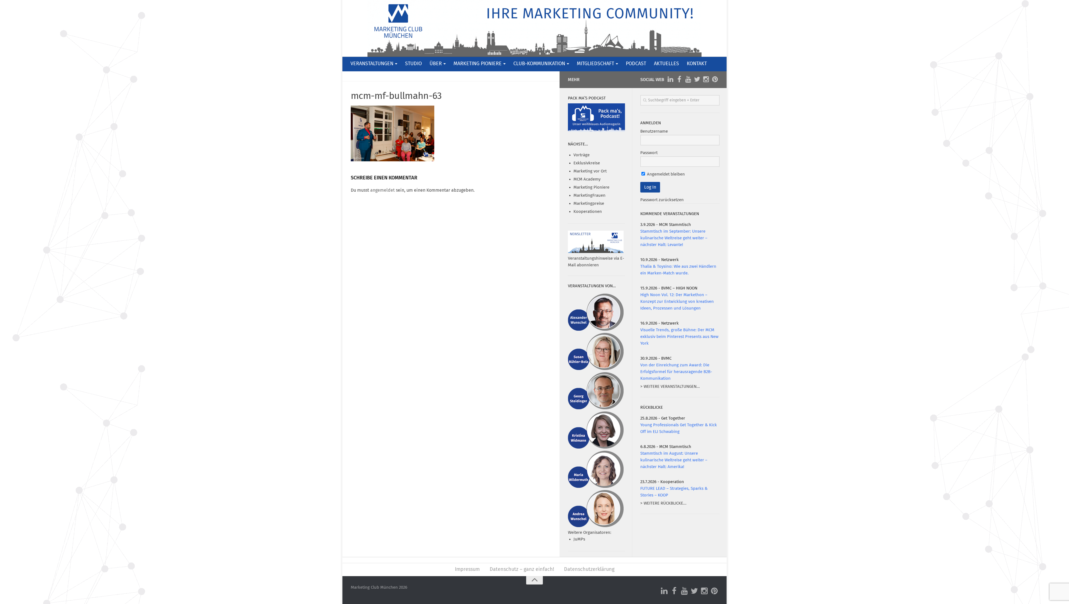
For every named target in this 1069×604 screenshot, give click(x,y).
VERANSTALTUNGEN (371, 63)
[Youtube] (688, 79)
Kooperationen (587, 212)
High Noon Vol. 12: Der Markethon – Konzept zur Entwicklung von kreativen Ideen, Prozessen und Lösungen (677, 301)
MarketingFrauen (589, 195)
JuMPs (579, 539)
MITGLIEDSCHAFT (595, 63)
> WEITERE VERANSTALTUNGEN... (670, 386)
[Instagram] (706, 79)
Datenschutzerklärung (589, 569)
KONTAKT (697, 63)
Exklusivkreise (586, 163)
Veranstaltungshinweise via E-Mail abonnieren (596, 261)
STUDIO (413, 63)
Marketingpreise (588, 203)
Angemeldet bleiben (665, 174)
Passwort (649, 153)
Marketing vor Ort (590, 171)
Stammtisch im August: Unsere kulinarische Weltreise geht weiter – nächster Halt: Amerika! (673, 460)
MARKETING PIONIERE (477, 63)
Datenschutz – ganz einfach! (522, 569)
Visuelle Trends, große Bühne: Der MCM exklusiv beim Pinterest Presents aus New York (679, 336)
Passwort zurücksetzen (662, 200)
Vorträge (581, 155)
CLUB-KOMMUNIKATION (539, 63)
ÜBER (436, 63)
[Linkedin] (670, 79)
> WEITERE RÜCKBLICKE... (663, 503)
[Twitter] (697, 79)
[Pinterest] (715, 79)
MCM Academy (586, 179)
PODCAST (636, 63)
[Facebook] (679, 79)
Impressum (467, 569)
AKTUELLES (666, 63)
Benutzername (654, 131)
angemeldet (382, 190)
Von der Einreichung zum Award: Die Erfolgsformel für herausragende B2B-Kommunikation (676, 372)
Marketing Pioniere (591, 187)
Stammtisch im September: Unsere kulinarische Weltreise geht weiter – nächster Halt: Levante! (673, 238)
